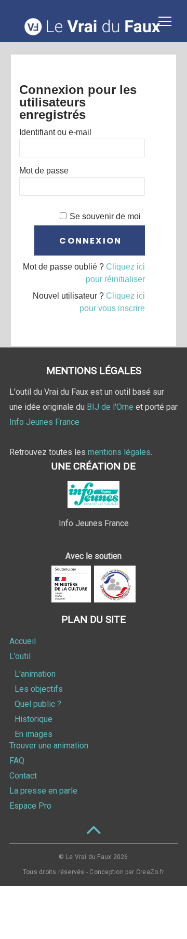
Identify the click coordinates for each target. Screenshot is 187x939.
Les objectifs (39, 689)
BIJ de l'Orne (110, 407)
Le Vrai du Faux (89, 857)
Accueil (22, 641)
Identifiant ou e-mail (55, 132)
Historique (33, 719)
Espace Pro (30, 806)
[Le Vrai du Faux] (93, 33)
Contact (23, 776)
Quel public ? (38, 704)
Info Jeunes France (44, 422)
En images (33, 734)
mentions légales (119, 452)
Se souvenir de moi (105, 216)
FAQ (16, 761)
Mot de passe (44, 170)
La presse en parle (43, 791)
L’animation (35, 674)
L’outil (20, 656)
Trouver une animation (48, 745)
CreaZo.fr (150, 872)
